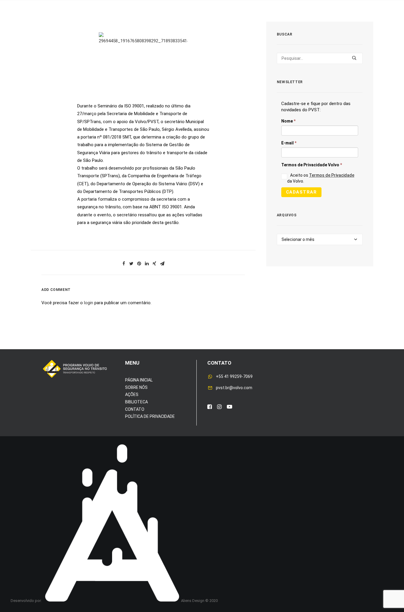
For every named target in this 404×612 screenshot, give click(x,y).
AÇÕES (131, 394)
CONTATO (134, 409)
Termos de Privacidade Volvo (311, 164)
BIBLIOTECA (136, 402)
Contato (350, 23)
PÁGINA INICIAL (139, 380)
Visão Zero (110, 23)
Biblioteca (315, 23)
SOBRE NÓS (136, 387)
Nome (288, 121)
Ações (77, 23)
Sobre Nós (46, 23)
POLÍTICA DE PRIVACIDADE (150, 416)
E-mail (288, 143)
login (88, 302)
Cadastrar (301, 192)
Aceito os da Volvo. (320, 178)
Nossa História (271, 23)
